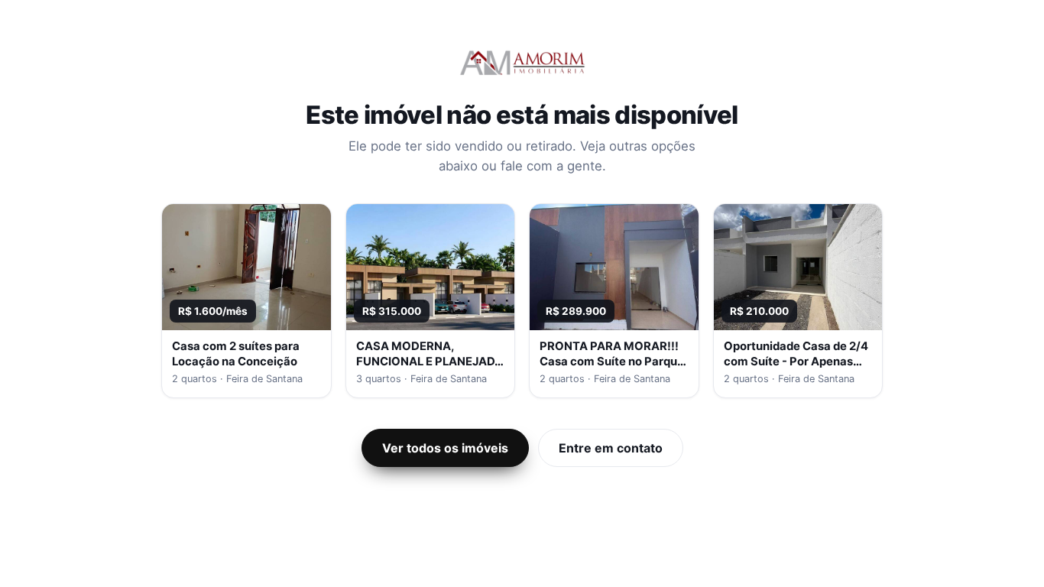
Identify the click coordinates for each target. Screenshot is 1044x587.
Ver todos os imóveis (445, 448)
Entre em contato (611, 448)
